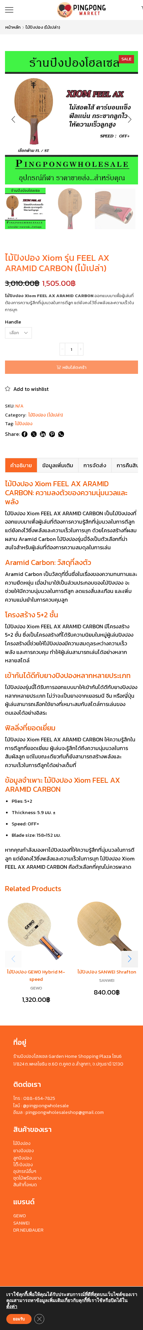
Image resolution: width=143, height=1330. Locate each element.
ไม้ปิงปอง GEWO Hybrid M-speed (36, 975)
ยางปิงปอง (23, 1150)
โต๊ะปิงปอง (23, 1164)
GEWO (36, 988)
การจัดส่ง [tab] (94, 465)
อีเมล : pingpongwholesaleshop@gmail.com (58, 1112)
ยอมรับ (19, 1319)
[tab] (21, 465)
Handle (13, 321)
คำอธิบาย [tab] (21, 465)
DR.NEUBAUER (28, 1230)
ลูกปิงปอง (22, 1158)
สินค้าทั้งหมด (25, 1184)
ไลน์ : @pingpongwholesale (41, 1105)
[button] (13, 119)
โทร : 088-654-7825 (34, 1098)
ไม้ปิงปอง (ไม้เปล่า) (43, 27)
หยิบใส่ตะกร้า (74, 367)
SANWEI (106, 980)
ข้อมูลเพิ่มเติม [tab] (57, 465)
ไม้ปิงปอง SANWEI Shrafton (106, 971)
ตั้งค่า (11, 1307)
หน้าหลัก (13, 27)
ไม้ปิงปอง (24, 424)
